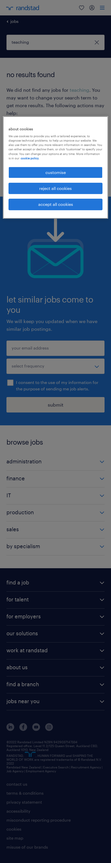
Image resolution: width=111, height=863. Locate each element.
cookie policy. (30, 158)
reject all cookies (55, 188)
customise (55, 172)
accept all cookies (55, 204)
